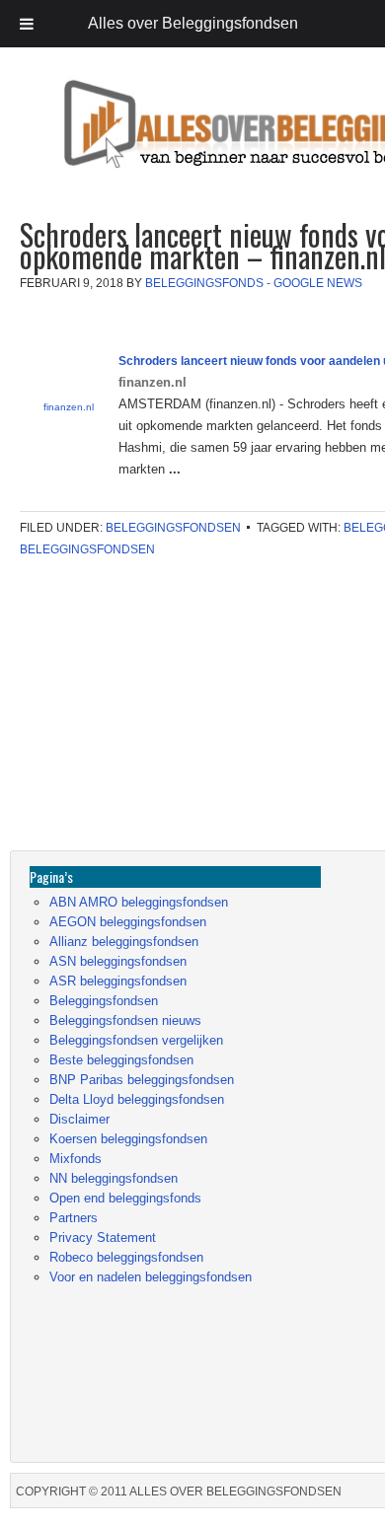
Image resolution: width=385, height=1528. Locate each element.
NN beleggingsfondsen (113, 1178)
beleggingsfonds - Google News (253, 283)
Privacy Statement (102, 1237)
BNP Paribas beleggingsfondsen (141, 1079)
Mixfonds (75, 1158)
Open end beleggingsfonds (125, 1198)
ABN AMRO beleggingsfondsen (138, 902)
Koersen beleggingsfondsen (128, 1138)
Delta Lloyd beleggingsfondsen (136, 1099)
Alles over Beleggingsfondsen (153, 142)
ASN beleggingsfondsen (118, 961)
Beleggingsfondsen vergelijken (136, 1040)
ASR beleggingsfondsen (118, 981)
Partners (73, 1217)
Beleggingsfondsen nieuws (125, 1020)
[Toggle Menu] (26, 23)
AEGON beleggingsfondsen (127, 921)
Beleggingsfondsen (173, 528)
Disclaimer (79, 1119)
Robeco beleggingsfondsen (126, 1257)
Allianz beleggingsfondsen (123, 941)
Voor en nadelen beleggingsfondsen (150, 1277)
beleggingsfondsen (87, 549)
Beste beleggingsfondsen (121, 1060)
